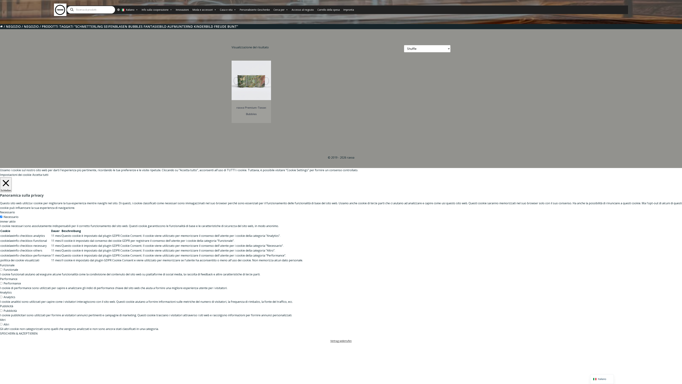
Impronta (348, 9)
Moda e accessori (202, 9)
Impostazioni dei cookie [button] (15, 175)
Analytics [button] (6, 292)
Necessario (11, 217)
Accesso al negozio (303, 9)
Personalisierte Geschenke (255, 9)
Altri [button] (3, 320)
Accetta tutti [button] (40, 175)
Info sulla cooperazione (155, 9)
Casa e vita (226, 9)
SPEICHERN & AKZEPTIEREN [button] (19, 333)
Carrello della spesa (328, 9)
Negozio (13, 26)
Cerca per (279, 9)
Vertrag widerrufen (341, 341)
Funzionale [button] (7, 265)
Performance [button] (8, 279)
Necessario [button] (7, 212)
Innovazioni (182, 9)
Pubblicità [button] (6, 306)
